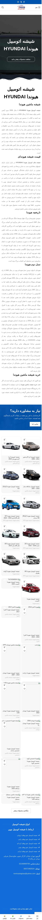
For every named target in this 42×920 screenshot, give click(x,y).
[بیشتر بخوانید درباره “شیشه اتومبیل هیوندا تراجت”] (24, 647)
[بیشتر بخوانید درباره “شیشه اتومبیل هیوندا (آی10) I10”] (4, 469)
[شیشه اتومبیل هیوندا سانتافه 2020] (11, 771)
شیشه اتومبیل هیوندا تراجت (31, 673)
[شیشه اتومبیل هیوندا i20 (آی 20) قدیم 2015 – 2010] (11, 505)
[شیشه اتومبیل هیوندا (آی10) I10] (11, 475)
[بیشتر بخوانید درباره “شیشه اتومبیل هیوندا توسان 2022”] (24, 685)
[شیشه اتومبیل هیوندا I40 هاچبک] (31, 560)
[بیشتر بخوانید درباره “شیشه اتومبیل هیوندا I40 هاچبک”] (24, 554)
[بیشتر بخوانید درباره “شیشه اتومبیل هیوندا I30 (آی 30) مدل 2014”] (4, 526)
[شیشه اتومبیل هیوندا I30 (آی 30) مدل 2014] (11, 532)
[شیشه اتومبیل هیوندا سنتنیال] (11, 795)
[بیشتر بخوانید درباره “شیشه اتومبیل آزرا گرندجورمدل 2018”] (4, 439)
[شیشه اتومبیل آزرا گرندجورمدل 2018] (11, 446)
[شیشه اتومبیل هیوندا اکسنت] (31, 588)
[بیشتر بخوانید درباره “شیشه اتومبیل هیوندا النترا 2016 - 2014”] (24, 609)
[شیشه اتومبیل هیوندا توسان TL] (31, 721)
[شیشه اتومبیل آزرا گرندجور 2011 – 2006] (31, 446)
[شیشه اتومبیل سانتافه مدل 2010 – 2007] (31, 475)
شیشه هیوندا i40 (27, 520)
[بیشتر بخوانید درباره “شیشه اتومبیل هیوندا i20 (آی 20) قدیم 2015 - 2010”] (4, 498)
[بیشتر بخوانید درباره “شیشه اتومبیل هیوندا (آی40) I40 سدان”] (24, 498)
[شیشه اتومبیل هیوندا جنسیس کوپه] (31, 759)
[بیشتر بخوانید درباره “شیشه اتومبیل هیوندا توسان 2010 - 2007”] (4, 647)
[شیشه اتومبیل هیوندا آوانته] (11, 560)
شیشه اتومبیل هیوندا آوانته (11, 571)
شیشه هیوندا (36, 461)
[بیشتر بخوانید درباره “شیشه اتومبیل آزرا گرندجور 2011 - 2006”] (24, 439)
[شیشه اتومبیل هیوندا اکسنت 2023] (11, 580)
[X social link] (21, 2)
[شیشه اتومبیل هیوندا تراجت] (31, 657)
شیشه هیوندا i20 (7, 520)
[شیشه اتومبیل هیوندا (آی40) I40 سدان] (31, 505)
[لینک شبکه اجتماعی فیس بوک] (24, 2)
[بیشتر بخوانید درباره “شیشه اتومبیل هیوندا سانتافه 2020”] (4, 761)
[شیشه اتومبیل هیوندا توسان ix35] (11, 695)
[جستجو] (3, 7)
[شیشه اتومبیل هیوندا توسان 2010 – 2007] (11, 657)
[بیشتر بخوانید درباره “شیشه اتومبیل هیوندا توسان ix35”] (4, 685)
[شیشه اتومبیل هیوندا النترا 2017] (11, 607)
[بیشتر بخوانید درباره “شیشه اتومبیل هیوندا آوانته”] (4, 554)
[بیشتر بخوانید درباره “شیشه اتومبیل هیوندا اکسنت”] (24, 581)
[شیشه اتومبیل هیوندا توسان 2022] (31, 695)
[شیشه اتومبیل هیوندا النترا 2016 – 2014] (31, 619)
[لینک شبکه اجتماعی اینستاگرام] (18, 2)
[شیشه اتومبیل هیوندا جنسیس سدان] (11, 733)
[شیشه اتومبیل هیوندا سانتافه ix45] (31, 795)
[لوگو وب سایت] (21, 7)
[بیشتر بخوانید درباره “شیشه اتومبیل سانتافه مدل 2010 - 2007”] (24, 469)
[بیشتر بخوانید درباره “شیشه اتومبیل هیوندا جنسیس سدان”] (4, 723)
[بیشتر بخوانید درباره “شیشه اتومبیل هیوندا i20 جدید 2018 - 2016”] (24, 526)
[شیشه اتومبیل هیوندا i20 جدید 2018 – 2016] (31, 532)
